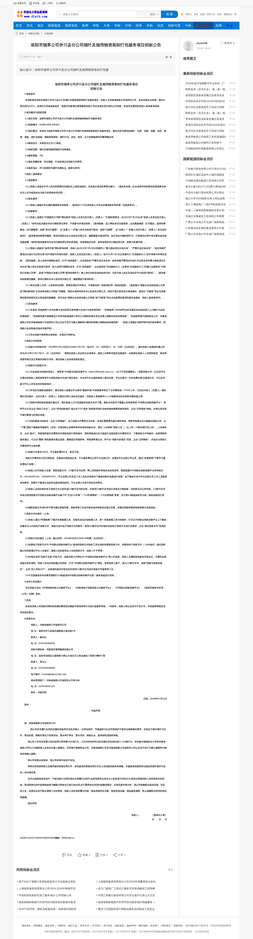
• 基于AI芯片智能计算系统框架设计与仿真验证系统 (46, 881)
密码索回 (38, 925)
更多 (171, 869)
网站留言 (166, 925)
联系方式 (84, 925)
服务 (187, 14)
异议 (69, 854)
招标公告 (202, 14)
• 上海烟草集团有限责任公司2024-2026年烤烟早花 (46, 888)
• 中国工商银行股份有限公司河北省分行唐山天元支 (125, 895)
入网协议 (61, 925)
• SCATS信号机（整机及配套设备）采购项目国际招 (46, 909)
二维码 (49, 3)
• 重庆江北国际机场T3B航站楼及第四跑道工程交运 (125, 909)
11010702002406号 (221, 925)
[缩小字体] (170, 56)
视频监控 (219, 14)
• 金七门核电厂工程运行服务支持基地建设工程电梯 (125, 888)
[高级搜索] (181, 14)
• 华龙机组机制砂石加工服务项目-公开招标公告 (44, 895)
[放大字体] (166, 56)
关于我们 (96, 925)
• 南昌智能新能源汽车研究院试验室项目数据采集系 (46, 902)
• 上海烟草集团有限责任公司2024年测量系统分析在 (126, 881)
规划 (211, 14)
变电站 (229, 14)
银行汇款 (73, 925)
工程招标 (48, 33)
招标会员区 (34, 33)
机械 (194, 14)
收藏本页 (21, 3)
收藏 (86, 854)
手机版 (36, 3)
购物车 (62, 3)
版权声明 (131, 925)
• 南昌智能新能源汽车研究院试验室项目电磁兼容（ (125, 902)
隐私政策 (119, 925)
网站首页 (26, 925)
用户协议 (108, 925)
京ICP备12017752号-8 (197, 925)
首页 (21, 33)
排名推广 (154, 925)
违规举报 (178, 925)
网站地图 (143, 925)
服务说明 (49, 925)
